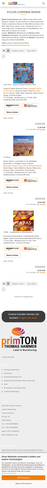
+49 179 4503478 (13, 431)
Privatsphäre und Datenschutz (15, 388)
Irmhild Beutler (36, 166)
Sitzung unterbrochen (12, 370)
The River (6, 157)
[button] (4, 51)
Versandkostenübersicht (12, 377)
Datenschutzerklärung (9, 473)
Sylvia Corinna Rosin (20, 166)
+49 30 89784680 (11, 424)
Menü (3, 3)
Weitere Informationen (24, 483)
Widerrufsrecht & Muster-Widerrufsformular (19, 381)
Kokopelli (32, 88)
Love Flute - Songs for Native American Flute (19, 84)
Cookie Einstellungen (11, 391)
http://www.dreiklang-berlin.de (17, 45)
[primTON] (23, 3)
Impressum (8, 373)
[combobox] (18, 51)
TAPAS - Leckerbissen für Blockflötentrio (17, 232)
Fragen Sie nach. (28, 317)
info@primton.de (12, 435)
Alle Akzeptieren (23, 478)
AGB (5, 384)
